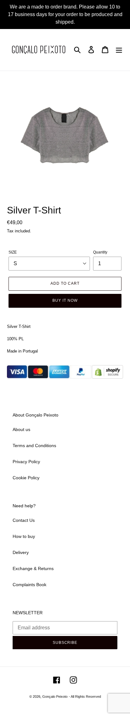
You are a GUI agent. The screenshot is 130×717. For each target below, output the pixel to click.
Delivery (21, 552)
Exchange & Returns (33, 568)
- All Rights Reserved (85, 696)
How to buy (24, 536)
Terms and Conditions (34, 445)
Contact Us (24, 520)
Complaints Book (29, 584)
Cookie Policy (26, 477)
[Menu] (119, 49)
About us (21, 429)
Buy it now (65, 300)
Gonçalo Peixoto (55, 696)
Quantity (100, 252)
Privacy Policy (26, 461)
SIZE (13, 252)
